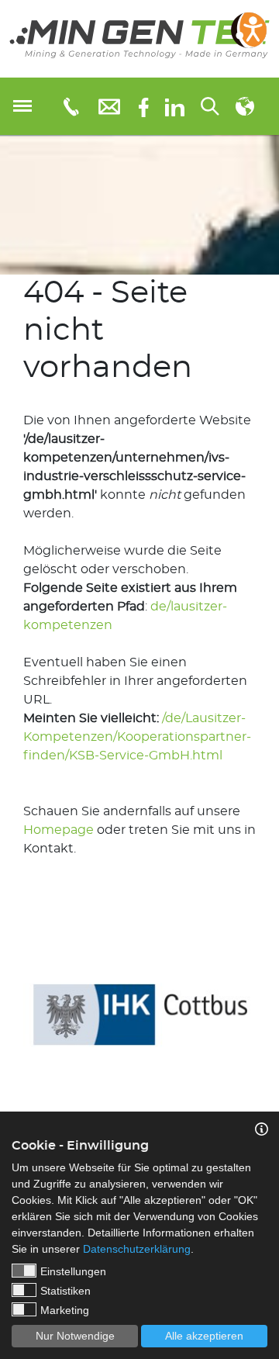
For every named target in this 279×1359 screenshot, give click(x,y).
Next (267, 1003)
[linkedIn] (174, 106)
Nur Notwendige (75, 1336)
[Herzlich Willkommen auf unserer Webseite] (139, 39)
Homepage (58, 830)
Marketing (64, 1310)
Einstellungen (73, 1271)
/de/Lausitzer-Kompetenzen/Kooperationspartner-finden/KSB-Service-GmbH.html (137, 737)
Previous (11, 1003)
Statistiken (65, 1291)
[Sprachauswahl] (245, 106)
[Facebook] (144, 105)
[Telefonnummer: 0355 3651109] (70, 106)
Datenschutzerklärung (137, 1249)
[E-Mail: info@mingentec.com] (109, 106)
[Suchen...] (210, 106)
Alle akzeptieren (204, 1336)
